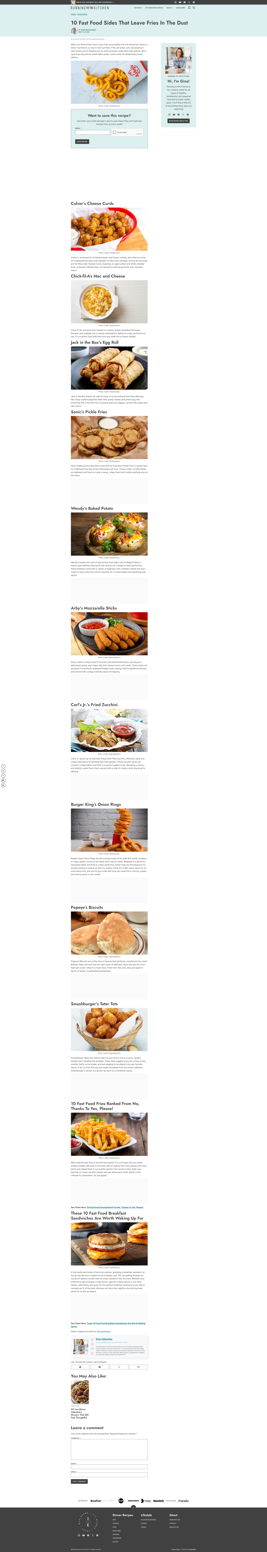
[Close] (167, 753)
